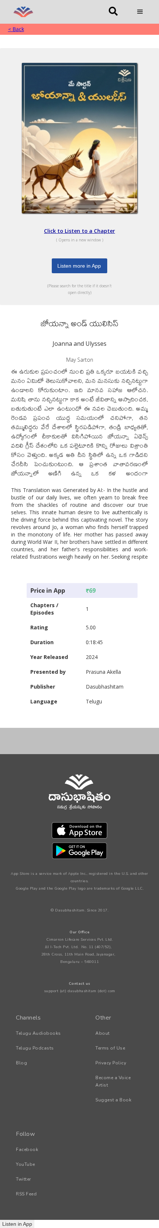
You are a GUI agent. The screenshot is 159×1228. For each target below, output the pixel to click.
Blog (21, 1063)
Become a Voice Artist (113, 1081)
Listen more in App (79, 266)
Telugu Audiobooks (38, 1033)
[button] (140, 12)
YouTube (25, 1164)
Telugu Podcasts (35, 1048)
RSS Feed (26, 1194)
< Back (16, 29)
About (102, 1033)
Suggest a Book (113, 1100)
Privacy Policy (110, 1063)
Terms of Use (110, 1048)
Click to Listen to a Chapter (79, 230)
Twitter (23, 1179)
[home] (53, 12)
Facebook (27, 1149)
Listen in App (17, 1224)
